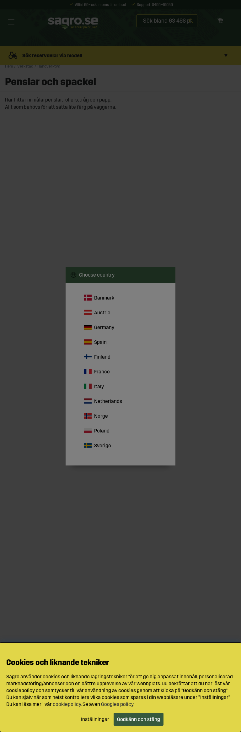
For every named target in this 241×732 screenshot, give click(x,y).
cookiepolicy (67, 704)
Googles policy (117, 704)
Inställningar (95, 719)
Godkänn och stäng (138, 719)
